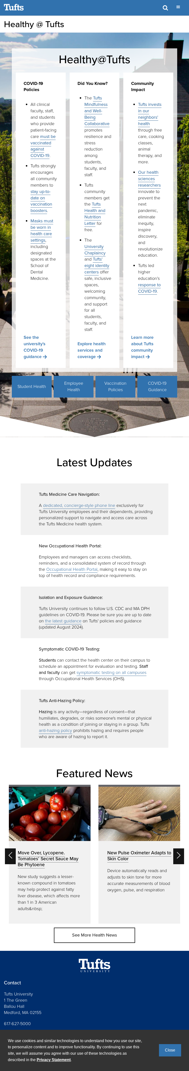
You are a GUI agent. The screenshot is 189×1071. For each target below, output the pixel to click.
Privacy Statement (54, 1060)
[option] (50, 854)
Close (170, 1050)
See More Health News (94, 935)
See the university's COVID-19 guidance (35, 347)
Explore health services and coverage (92, 350)
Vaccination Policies (115, 386)
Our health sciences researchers (149, 178)
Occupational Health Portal (71, 569)
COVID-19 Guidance (157, 386)
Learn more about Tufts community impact (142, 347)
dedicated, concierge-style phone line (79, 505)
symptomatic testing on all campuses (111, 672)
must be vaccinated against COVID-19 (43, 146)
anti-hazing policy (55, 730)
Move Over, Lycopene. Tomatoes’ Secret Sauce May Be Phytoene (48, 858)
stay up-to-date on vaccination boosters (41, 201)
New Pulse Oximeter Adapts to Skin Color (139, 855)
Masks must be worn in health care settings (42, 230)
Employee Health (73, 386)
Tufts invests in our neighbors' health (149, 114)
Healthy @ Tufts (34, 24)
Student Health (31, 386)
